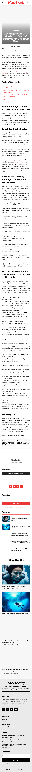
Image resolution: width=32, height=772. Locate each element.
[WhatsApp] (21, 486)
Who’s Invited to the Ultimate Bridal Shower (23, 443)
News (3, 737)
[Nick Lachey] (16, 453)
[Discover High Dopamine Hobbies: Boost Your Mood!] (6, 549)
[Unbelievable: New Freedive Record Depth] (6, 527)
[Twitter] (14, 486)
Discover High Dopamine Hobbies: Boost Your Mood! (20, 549)
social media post (18, 162)
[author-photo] (3, 588)
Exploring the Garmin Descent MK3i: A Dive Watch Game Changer (20, 541)
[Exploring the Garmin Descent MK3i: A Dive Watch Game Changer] (6, 542)
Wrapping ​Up (7, 102)
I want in (15, 503)
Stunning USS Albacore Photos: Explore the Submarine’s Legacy (19, 534)
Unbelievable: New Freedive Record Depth (15, 613)
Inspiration (16, 30)
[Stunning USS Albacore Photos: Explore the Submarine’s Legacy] (6, 534)
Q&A (4, 99)
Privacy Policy (19, 507)
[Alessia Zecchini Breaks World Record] (6, 519)
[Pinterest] (17, 486)
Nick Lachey (17, 46)
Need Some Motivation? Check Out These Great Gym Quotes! (8, 443)
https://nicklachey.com (16, 462)
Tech (3, 747)
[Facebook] (10, 486)
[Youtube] (16, 709)
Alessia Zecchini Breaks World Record (13, 586)
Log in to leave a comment (16, 473)
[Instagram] (7, 709)
